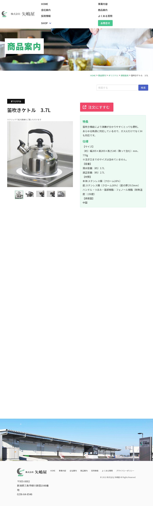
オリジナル (27, 350)
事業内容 (62, 470)
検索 (143, 87)
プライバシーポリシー (125, 470)
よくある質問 (107, 470)
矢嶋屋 (23, 14)
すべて (13, 350)
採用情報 (46, 16)
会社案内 (46, 10)
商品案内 (84, 470)
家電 (57, 350)
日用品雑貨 (44, 350)
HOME (44, 4)
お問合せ (105, 23)
